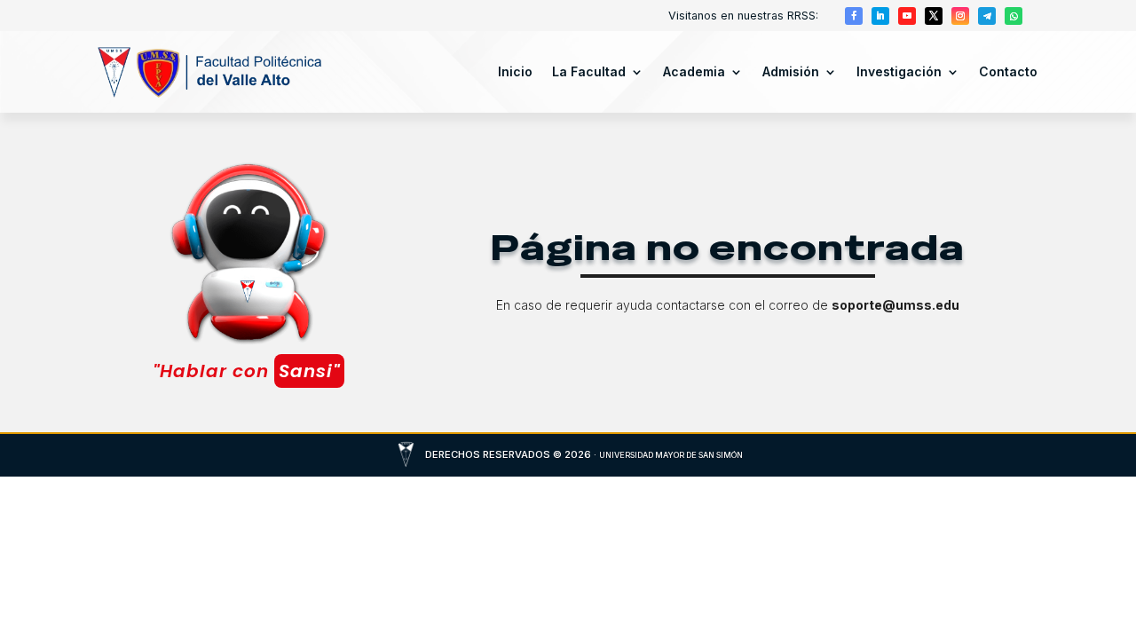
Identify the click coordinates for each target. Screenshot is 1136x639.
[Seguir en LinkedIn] (880, 16)
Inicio (515, 71)
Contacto (1008, 71)
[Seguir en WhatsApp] (1013, 16)
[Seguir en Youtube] (907, 16)
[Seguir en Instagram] (960, 16)
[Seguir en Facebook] (854, 16)
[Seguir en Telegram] (987, 16)
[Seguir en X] (934, 16)
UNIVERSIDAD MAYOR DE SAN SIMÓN (671, 455)
